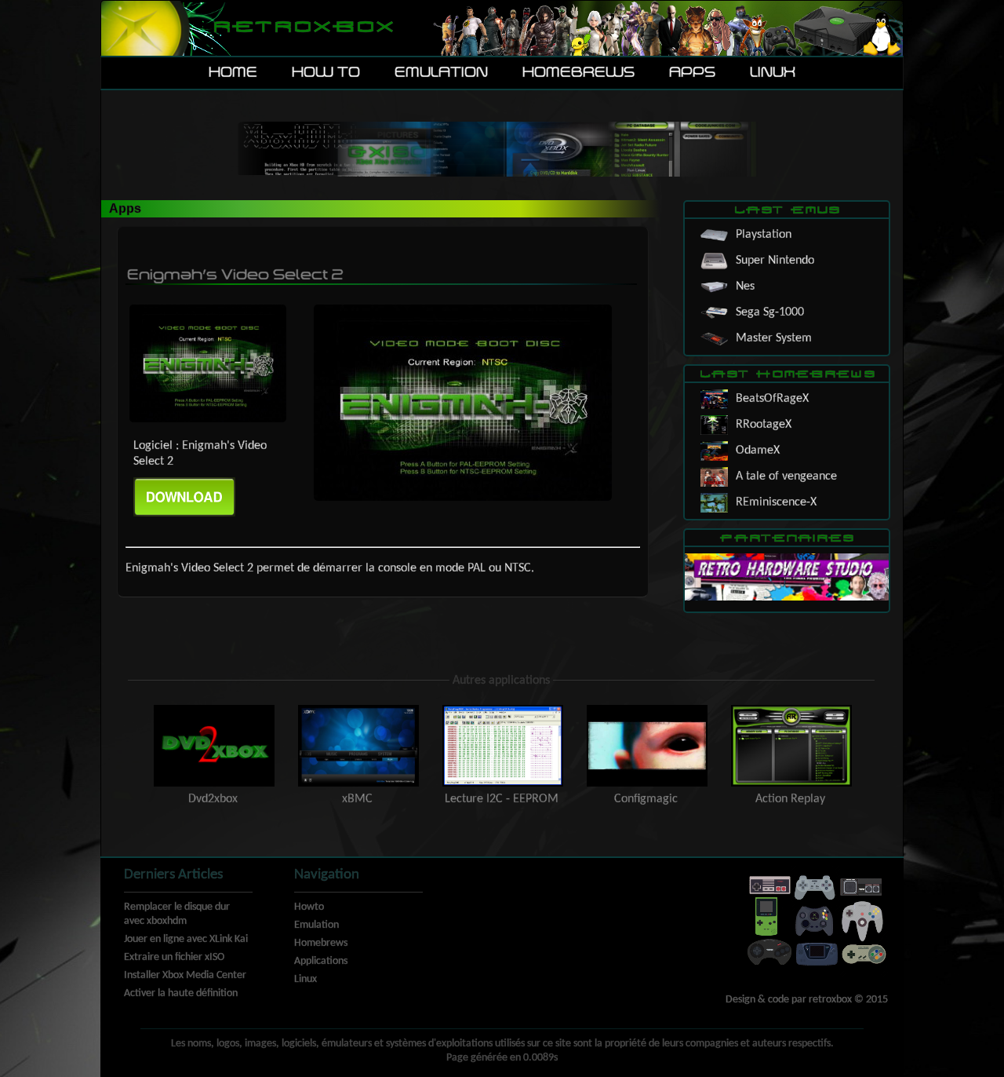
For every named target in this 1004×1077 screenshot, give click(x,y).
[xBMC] (358, 709)
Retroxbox (302, 28)
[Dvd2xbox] (214, 709)
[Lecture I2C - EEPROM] (503, 709)
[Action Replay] (789, 709)
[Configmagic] (647, 709)
